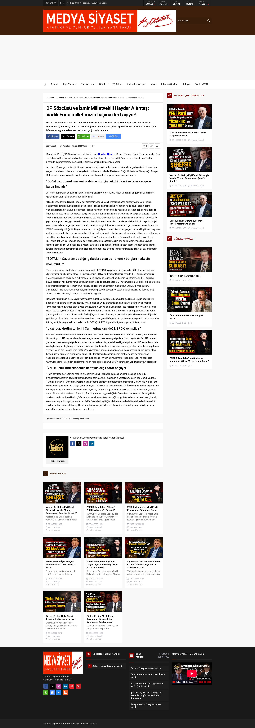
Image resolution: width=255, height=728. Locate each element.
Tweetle (70, 136)
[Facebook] (45, 686)
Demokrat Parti (55, 418)
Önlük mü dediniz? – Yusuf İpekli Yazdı (88, 3)
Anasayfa (50, 98)
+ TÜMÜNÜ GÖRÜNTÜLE (163, 655)
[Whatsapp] (45, 692)
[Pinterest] (78, 686)
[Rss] (65, 692)
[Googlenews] (52, 692)
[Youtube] (71, 686)
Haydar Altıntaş (72, 418)
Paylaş (55, 136)
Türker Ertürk (53, 584)
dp (64, 418)
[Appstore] (58, 692)
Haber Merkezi (57, 461)
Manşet (61, 98)
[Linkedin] (65, 686)
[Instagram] (58, 686)
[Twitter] (52, 686)
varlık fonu (84, 418)
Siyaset (52, 146)
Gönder (85, 136)
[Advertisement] (127, 57)
